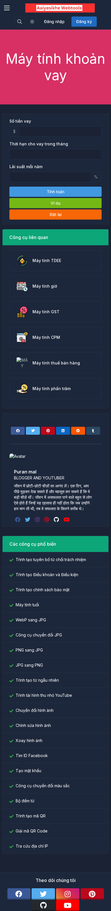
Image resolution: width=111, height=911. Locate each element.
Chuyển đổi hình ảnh (35, 710)
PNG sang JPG (29, 650)
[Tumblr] (93, 431)
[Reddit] (78, 431)
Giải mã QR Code (32, 830)
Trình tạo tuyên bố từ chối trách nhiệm (51, 559)
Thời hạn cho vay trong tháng (38, 143)
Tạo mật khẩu (28, 770)
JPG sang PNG (29, 665)
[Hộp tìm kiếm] (20, 22)
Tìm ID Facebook (32, 755)
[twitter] (28, 520)
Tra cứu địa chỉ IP (32, 846)
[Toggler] (6, 8)
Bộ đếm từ (25, 800)
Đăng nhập (54, 21)
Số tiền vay (20, 121)
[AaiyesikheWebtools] (60, 8)
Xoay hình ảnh (29, 740)
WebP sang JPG (31, 619)
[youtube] (67, 520)
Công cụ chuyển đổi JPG (39, 634)
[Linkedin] (63, 431)
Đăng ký (84, 21)
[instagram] (38, 520)
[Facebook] (18, 431)
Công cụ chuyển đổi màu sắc (43, 785)
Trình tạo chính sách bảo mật (42, 589)
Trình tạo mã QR (31, 815)
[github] (57, 520)
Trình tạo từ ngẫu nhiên (37, 680)
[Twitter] (33, 431)
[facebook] (18, 520)
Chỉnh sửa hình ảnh (33, 725)
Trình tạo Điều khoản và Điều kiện (47, 574)
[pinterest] (47, 520)
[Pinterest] (48, 431)
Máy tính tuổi (27, 604)
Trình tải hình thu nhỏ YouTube (44, 695)
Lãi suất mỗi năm (25, 166)
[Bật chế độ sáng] (32, 22)
